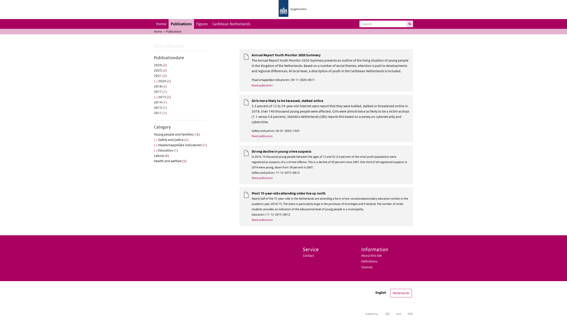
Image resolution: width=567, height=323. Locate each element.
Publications (181, 23)
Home (161, 23)
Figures (202, 23)
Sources (367, 267)
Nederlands (401, 293)
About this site (371, 255)
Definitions (369, 261)
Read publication (262, 85)
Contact (308, 255)
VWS (410, 314)
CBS (387, 314)
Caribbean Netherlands (231, 23)
